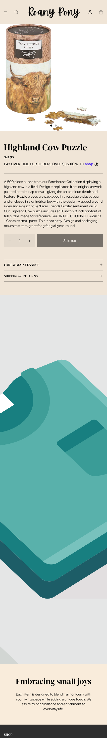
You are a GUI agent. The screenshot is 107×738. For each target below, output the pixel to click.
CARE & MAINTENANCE (21, 264)
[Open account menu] (90, 12)
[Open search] (16, 12)
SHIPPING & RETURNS (21, 275)
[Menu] (5, 12)
